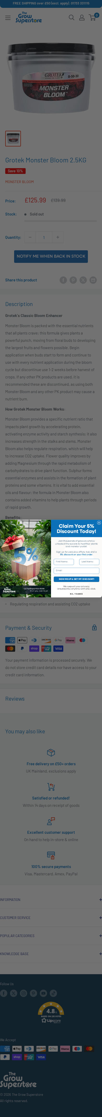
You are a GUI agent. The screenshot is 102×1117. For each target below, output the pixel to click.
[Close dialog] (98, 522)
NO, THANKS (76, 594)
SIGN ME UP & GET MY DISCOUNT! (76, 579)
